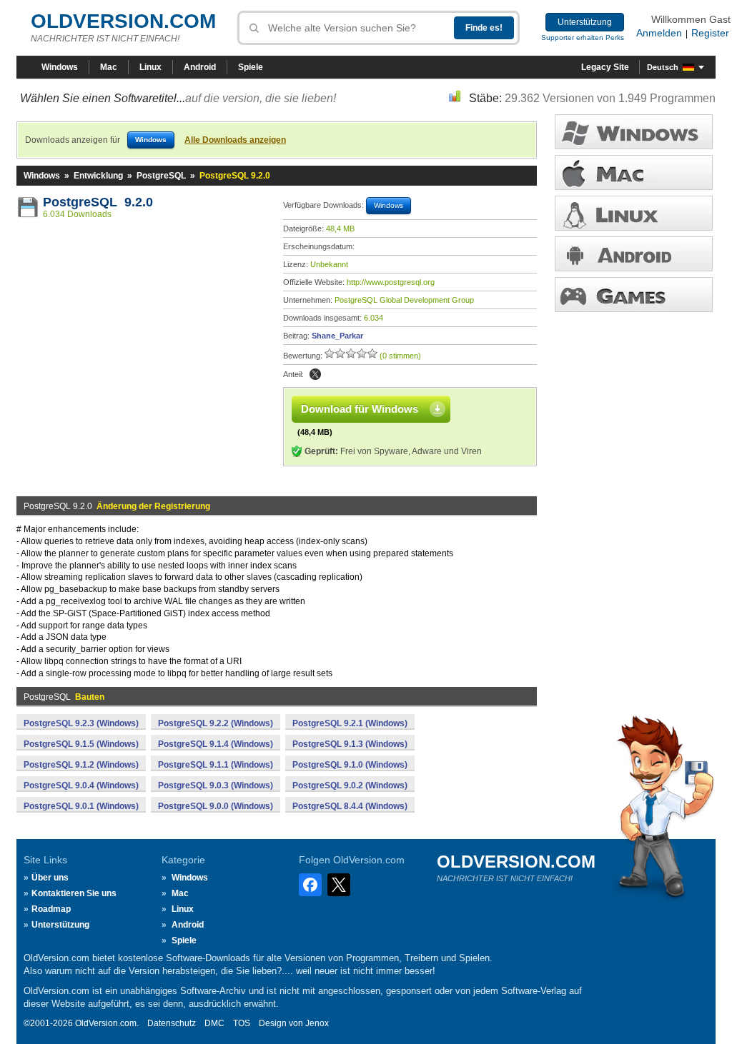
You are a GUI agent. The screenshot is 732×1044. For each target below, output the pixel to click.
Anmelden (659, 33)
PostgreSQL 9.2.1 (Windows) (349, 723)
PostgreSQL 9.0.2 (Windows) (349, 785)
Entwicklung (98, 176)
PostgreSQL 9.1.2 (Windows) (81, 765)
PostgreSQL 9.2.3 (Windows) (81, 723)
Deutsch (662, 67)
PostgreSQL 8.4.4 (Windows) (349, 806)
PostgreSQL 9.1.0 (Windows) (349, 765)
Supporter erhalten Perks (582, 37)
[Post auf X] (315, 374)
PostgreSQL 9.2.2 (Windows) (215, 723)
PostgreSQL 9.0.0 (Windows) (215, 806)
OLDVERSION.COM (123, 21)
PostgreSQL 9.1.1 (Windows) (215, 765)
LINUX (634, 213)
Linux (150, 67)
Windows (59, 67)
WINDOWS (634, 131)
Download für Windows (359, 409)
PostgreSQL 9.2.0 (98, 202)
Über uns (50, 878)
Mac (108, 67)
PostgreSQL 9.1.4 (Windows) (215, 744)
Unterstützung (585, 22)
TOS (241, 1023)
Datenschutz (171, 1023)
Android (200, 67)
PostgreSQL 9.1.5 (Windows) (81, 744)
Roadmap (51, 909)
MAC (634, 172)
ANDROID (634, 253)
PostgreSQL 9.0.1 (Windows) (81, 806)
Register (710, 33)
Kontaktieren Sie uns (74, 893)
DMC (214, 1023)
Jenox (317, 1023)
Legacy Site (605, 67)
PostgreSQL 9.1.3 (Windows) (349, 744)
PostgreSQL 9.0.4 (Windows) (81, 785)
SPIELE (634, 294)
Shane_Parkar (337, 335)
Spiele (250, 67)
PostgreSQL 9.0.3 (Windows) (215, 785)
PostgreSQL (161, 176)
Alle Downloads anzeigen (235, 140)
